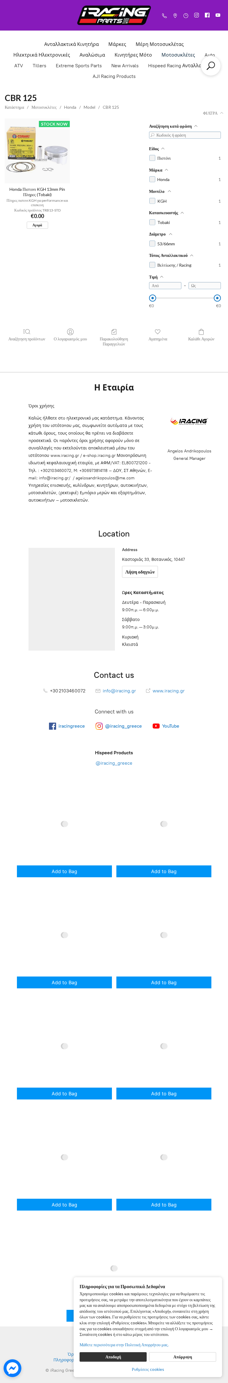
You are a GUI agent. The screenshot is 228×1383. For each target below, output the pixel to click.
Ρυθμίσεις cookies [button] (148, 1369)
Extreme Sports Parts (79, 65)
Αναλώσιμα (92, 55)
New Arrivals (125, 65)
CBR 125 (111, 107)
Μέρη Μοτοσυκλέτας (160, 44)
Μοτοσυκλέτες (178, 55)
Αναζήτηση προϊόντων (26, 338)
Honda (70, 107)
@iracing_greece (114, 763)
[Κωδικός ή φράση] (152, 135)
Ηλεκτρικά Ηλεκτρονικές (41, 55)
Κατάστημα (14, 107)
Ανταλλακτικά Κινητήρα (71, 44)
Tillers (39, 65)
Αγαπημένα (157, 338)
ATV (18, 65)
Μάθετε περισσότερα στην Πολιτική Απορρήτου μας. (124, 1344)
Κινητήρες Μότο (133, 55)
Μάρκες (117, 44)
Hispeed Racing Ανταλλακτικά (181, 65)
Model (89, 107)
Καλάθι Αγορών (201, 338)
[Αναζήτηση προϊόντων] (210, 65)
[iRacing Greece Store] (114, 15)
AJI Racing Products (114, 76)
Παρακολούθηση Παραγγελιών (114, 341)
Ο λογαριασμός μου (70, 338)
